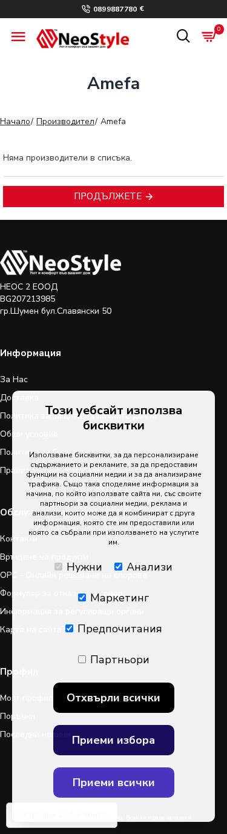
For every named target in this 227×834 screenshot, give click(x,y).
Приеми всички (114, 782)
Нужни (84, 567)
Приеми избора (113, 740)
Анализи (150, 567)
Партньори (120, 659)
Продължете (108, 196)
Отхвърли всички (113, 697)
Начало (15, 121)
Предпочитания (119, 628)
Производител (65, 121)
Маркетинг (119, 598)
